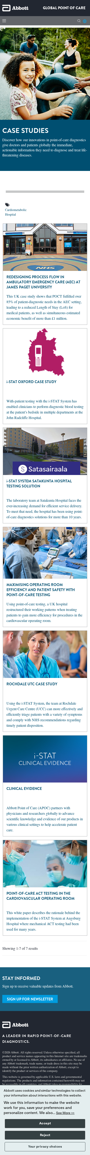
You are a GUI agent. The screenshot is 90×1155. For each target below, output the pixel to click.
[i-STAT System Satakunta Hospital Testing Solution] (45, 450)
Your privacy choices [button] (45, 1146)
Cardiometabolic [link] (16, 210)
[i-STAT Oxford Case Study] (45, 351)
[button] (79, 20)
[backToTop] (87, 948)
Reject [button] (45, 1135)
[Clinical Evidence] (45, 758)
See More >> (65, 1113)
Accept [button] (45, 1123)
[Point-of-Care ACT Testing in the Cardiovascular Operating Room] (45, 863)
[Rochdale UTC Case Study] (45, 653)
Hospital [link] (10, 214)
